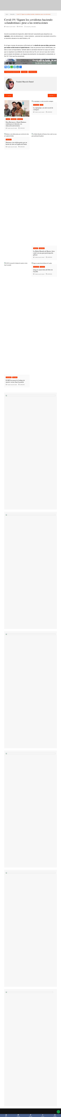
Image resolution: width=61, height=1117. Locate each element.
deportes (35, 248)
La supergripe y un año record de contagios (43, 109)
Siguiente (51, 95)
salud (41, 104)
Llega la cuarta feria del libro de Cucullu (43, 270)
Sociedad (15, 377)
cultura (7, 119)
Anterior (9, 95)
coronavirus (28, 26)
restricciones (33, 71)
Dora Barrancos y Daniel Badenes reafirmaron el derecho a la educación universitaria (16, 124)
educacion (20, 119)
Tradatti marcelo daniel (10, 26)
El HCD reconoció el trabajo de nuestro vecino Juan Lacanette (15, 381)
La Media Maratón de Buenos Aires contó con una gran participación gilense (44, 253)
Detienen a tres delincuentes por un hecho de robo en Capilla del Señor (16, 143)
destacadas (33, 26)
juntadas (24, 71)
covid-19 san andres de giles (12, 71)
